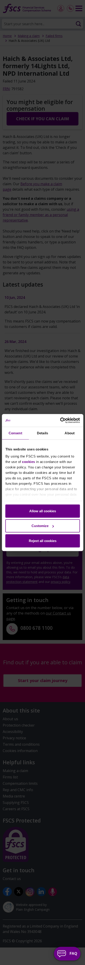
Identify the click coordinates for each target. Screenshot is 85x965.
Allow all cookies (42, 511)
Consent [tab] (15, 433)
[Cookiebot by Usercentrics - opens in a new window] (60, 420)
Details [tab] (42, 433)
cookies (28, 462)
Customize (40, 526)
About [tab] (70, 433)
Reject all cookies (42, 540)
